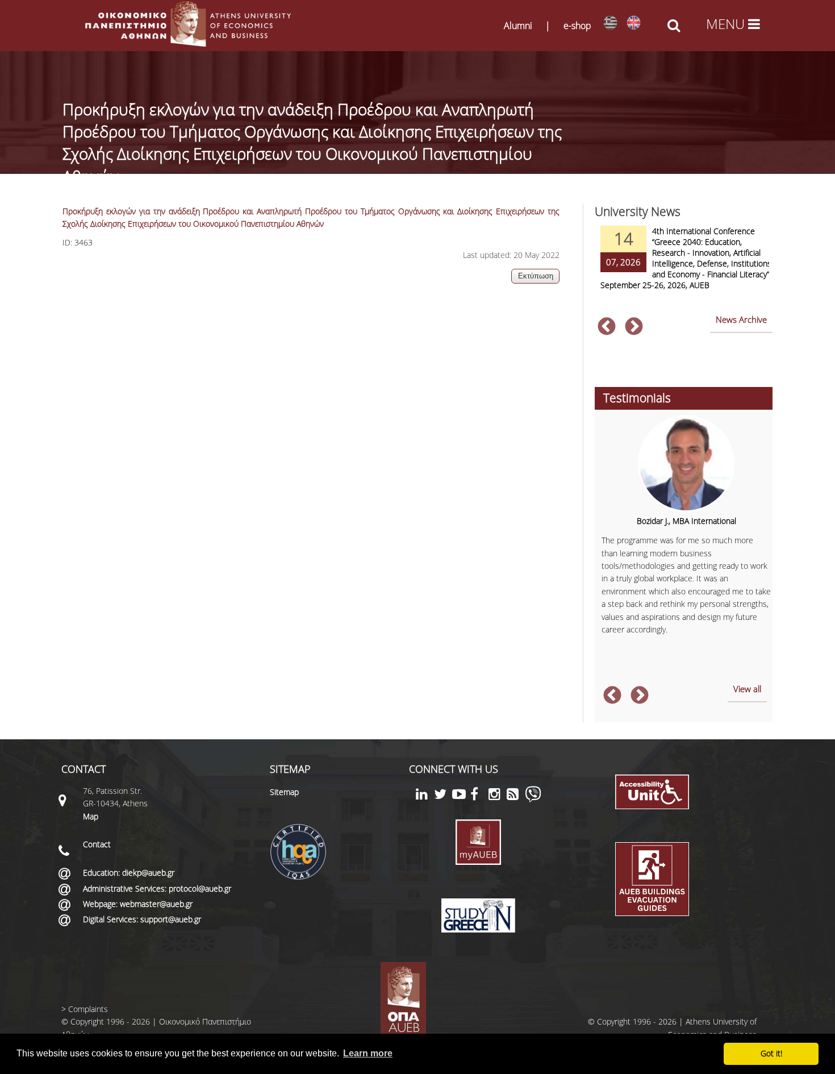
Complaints (88, 1009)
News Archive (741, 319)
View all (747, 688)
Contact (97, 844)
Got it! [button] (771, 1053)
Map (90, 816)
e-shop (577, 25)
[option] (683, 265)
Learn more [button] (368, 1053)
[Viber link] (533, 799)
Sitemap (284, 791)
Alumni (518, 25)
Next (634, 327)
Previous (607, 327)
